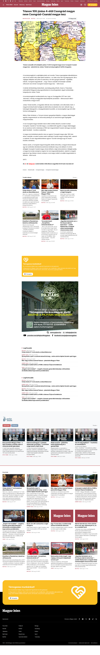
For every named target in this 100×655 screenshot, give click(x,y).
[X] (8, 1)
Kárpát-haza (22, 634)
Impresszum (5, 619)
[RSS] (15, 1)
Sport (62, 1)
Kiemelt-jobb (31, 169)
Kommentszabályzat (72, 642)
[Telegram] (10, 1)
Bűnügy (47, 1)
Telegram (31, 164)
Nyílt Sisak (28, 4)
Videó (34, 1)
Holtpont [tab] (14, 425)
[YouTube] (6, 1)
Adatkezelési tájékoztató (84, 642)
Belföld (25, 1)
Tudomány (67, 1)
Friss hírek (5, 625)
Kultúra (58, 1)
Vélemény (21, 1)
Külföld (30, 1)
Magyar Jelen (26, 18)
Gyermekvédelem (41, 1)
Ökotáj (71, 1)
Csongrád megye (40, 169)
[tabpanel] (50, 445)
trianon (25, 169)
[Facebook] (3, 1)
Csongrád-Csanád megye (52, 169)
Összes (74, 177)
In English (77, 1)
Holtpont (21, 625)
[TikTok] (13, 1)
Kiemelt (16, 4)
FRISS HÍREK (9, 4)
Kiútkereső (82, 1)
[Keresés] (85, 4)
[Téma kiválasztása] (81, 4)
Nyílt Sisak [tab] (6, 425)
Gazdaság (53, 1)
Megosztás (73, 18)
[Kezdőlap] (50, 4)
